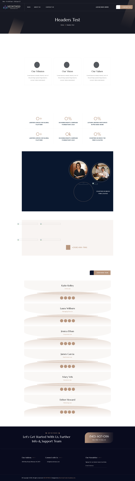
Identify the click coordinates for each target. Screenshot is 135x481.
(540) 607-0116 (99, 436)
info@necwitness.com (53, 462)
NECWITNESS (47, 478)
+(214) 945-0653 (102, 7)
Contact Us (50, 7)
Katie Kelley (67, 285)
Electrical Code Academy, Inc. (67, 478)
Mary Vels (67, 377)
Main (28, 7)
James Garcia (67, 354)
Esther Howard (67, 400)
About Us (37, 7)
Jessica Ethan (67, 331)
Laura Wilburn (67, 308)
